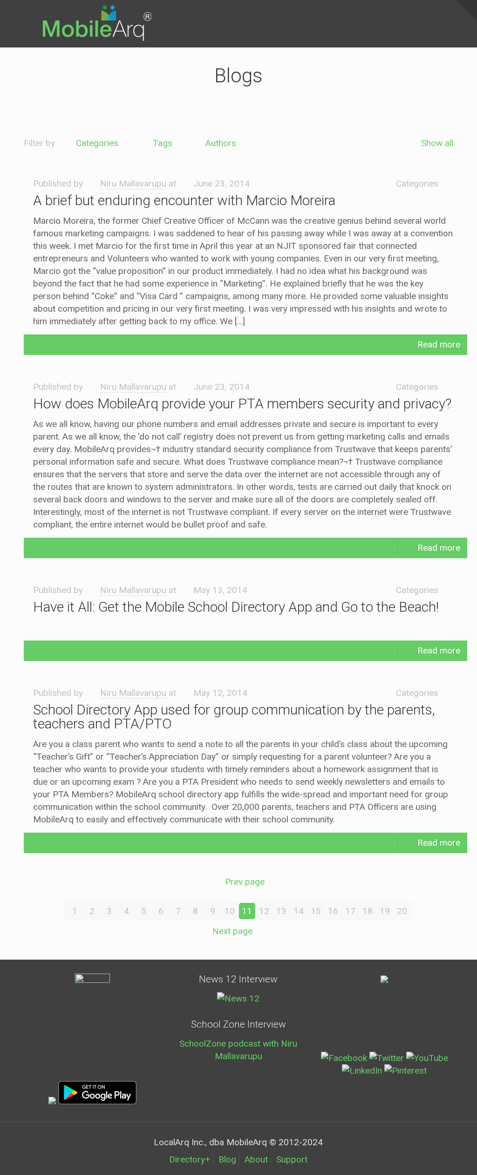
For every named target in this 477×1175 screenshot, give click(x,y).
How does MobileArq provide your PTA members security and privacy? (242, 403)
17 (350, 911)
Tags (162, 143)
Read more (438, 344)
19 (385, 911)
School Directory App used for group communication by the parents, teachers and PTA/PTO (234, 716)
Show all (437, 143)
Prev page (245, 881)
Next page (232, 931)
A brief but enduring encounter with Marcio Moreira (184, 200)
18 (367, 911)
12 (264, 911)
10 (230, 911)
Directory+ (189, 1159)
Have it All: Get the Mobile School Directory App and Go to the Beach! (236, 607)
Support (291, 1159)
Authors (220, 143)
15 (316, 911)
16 (333, 911)
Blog (227, 1159)
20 (402, 911)
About (256, 1159)
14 (298, 911)
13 (281, 911)
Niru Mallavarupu (133, 183)
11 (247, 911)
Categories (97, 143)
